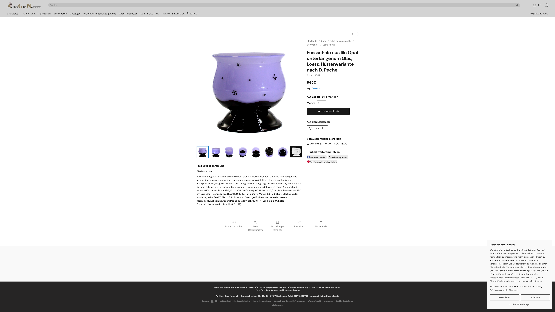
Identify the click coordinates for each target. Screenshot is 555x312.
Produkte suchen (234, 226)
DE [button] (534, 5)
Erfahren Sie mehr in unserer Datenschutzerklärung (516, 286)
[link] (520, 303)
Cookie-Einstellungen (345, 301)
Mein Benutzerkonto (255, 228)
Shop (323, 40)
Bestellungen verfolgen (277, 228)
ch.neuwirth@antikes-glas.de (99, 13)
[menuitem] (352, 34)
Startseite (13, 13)
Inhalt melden (277, 305)
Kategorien (44, 13)
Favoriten (299, 226)
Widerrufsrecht (314, 301)
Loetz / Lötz (329, 44)
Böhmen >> (313, 44)
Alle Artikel (29, 13)
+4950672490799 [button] (538, 13)
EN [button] (539, 5)
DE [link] (212, 301)
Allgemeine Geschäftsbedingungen (235, 301)
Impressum (328, 301)
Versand (316, 88)
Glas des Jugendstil (340, 40)
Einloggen (75, 13)
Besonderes (60, 13)
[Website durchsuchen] (517, 5)
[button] (24, 5)
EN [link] (216, 301)
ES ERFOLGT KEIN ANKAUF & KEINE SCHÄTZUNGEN (169, 13)
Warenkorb (321, 226)
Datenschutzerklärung (261, 301)
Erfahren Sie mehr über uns (504, 290)
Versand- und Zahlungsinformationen (289, 301)
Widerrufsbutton (128, 13)
